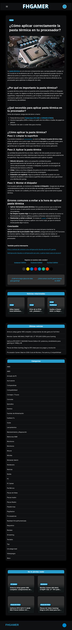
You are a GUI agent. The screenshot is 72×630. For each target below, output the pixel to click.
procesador (28, 139)
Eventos (9, 409)
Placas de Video (12, 493)
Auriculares (11, 381)
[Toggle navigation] (6, 6)
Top (8, 544)
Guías (11, 20)
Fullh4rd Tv (10, 418)
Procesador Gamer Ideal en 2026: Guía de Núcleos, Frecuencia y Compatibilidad (34, 352)
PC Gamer (10, 483)
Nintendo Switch (12, 460)
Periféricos (53, 305)
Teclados (10, 539)
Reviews (9, 530)
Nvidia (9, 474)
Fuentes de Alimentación (15, 413)
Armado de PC (12, 376)
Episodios (10, 404)
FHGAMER (35, 6)
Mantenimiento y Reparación (17, 432)
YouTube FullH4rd (52, 262)
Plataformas (11, 507)
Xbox (8, 558)
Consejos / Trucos (13, 395)
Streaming (10, 535)
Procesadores (11, 516)
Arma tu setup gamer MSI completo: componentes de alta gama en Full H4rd (33, 332)
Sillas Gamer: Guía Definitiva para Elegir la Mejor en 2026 (15, 312)
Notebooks (11, 465)
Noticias (10, 469)
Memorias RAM (12, 437)
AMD (8, 367)
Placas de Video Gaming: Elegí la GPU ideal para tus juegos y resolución (31, 348)
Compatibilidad (12, 390)
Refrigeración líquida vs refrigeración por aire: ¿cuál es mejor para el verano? (34, 253)
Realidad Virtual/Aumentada (16, 521)
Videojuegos (11, 553)
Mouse (9, 451)
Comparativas (11, 385)
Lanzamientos (12, 427)
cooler (44, 218)
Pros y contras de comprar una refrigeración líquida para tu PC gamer (31, 249)
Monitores (10, 441)
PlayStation (11, 511)
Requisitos (10, 525)
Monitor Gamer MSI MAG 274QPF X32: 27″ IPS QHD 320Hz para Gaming (31, 336)
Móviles (9, 455)
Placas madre (11, 497)
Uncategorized (12, 549)
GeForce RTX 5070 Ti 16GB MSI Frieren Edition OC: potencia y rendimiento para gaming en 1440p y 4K (20, 611)
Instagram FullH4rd (20, 262)
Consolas (10, 399)
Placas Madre (11, 502)
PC (8, 479)
